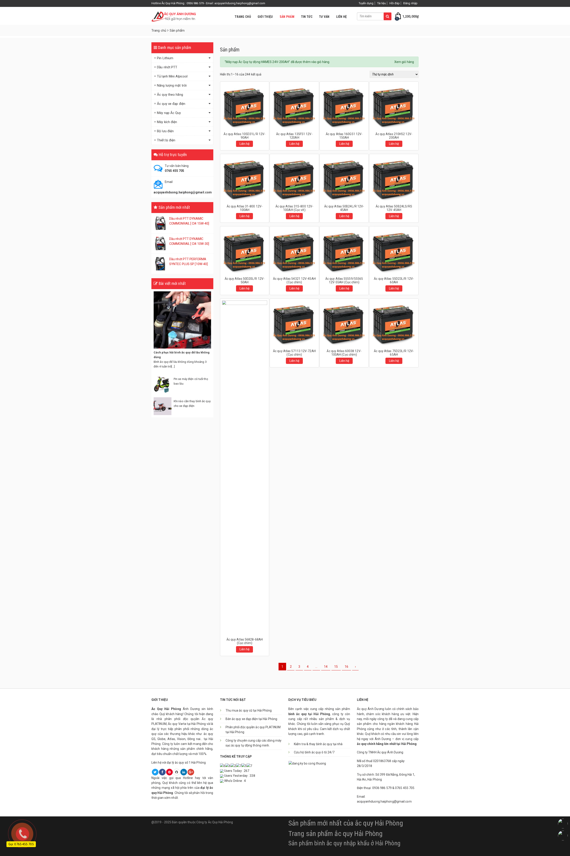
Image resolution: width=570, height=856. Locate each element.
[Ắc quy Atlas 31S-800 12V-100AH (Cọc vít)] (294, 178)
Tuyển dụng (366, 3)
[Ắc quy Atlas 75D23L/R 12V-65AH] (394, 323)
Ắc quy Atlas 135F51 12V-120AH (294, 135)
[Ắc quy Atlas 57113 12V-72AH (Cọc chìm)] (294, 323)
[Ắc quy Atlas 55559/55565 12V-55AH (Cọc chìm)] (344, 250)
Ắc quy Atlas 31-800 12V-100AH (245, 208)
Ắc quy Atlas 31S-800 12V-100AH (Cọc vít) (294, 208)
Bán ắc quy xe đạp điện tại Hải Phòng (251, 719)
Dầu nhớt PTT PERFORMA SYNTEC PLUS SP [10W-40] (188, 261)
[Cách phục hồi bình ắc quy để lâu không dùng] (182, 320)
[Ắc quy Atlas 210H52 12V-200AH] (394, 106)
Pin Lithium (165, 58)
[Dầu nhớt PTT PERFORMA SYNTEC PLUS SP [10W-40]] (160, 263)
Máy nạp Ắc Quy (169, 113)
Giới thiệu (265, 16)
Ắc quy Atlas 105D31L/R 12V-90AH (244, 135)
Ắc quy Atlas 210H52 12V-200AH (393, 135)
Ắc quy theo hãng (170, 95)
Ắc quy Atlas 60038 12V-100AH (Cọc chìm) (344, 352)
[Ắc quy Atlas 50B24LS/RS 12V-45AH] (394, 178)
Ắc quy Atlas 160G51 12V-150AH (344, 135)
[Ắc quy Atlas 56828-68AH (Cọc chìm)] (244, 467)
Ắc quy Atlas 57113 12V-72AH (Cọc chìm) (294, 352)
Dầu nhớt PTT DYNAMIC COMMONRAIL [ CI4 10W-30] (189, 241)
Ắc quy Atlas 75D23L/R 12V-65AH (394, 352)
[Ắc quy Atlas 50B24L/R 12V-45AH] (344, 178)
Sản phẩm (287, 16)
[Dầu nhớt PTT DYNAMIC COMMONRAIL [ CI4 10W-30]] (160, 243)
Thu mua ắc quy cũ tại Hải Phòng (249, 710)
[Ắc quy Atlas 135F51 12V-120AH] (294, 106)
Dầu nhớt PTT (167, 67)
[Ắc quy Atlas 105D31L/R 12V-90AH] (244, 106)
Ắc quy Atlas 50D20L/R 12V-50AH (245, 280)
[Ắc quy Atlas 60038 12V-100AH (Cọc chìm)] (344, 323)
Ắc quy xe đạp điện (171, 104)
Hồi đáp (394, 3)
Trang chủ (243, 16)
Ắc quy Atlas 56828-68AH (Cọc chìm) (244, 641)
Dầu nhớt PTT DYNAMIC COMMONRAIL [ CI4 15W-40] (189, 221)
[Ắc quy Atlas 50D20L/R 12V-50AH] (244, 250)
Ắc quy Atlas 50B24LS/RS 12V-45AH (394, 208)
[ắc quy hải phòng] (173, 16)
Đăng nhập (410, 3)
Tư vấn (324, 16)
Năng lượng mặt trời (172, 85)
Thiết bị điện (166, 140)
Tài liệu (381, 3)
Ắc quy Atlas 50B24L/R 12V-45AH (344, 208)
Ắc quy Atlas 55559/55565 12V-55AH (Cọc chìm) (344, 280)
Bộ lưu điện (165, 131)
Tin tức (306, 16)
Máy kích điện (167, 122)
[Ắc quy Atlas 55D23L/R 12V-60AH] (394, 250)
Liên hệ (341, 16)
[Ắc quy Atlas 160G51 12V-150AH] (344, 106)
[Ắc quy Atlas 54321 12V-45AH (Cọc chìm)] (294, 250)
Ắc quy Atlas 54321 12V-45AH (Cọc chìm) (294, 280)
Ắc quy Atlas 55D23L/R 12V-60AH (394, 280)
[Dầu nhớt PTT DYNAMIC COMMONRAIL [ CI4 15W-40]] (160, 223)
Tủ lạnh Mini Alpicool (172, 76)
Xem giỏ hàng (404, 62)
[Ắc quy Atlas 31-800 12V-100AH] (244, 178)
